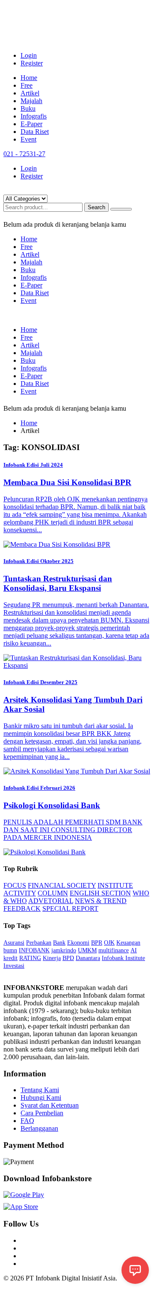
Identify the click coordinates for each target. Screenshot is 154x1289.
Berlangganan (39, 1128)
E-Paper (31, 123)
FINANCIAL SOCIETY (62, 885)
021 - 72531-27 (24, 153)
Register (32, 63)
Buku (28, 108)
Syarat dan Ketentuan (50, 1105)
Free (27, 85)
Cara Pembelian (42, 1113)
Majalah (31, 100)
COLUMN (53, 893)
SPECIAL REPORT (70, 908)
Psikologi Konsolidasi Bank (51, 805)
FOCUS (14, 885)
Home (29, 77)
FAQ (27, 1120)
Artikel (30, 93)
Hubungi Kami (41, 1097)
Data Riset (35, 131)
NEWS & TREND (101, 900)
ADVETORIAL (50, 900)
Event (28, 139)
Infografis (34, 116)
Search (96, 207)
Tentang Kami (40, 1089)
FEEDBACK (22, 908)
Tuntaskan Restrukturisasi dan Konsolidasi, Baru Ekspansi (57, 583)
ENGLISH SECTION (100, 893)
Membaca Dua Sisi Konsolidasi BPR (67, 482)
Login (29, 55)
